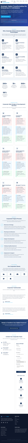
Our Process (16, 421)
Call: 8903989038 (16, 16)
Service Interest (18, 360)
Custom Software (3, 431)
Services (16, 420)
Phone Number (18, 356)
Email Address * (18, 352)
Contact (16, 424)
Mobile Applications (3, 432)
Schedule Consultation (6, 16)
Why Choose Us (15, 2)
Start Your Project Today (14, 328)
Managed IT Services (3, 435)
